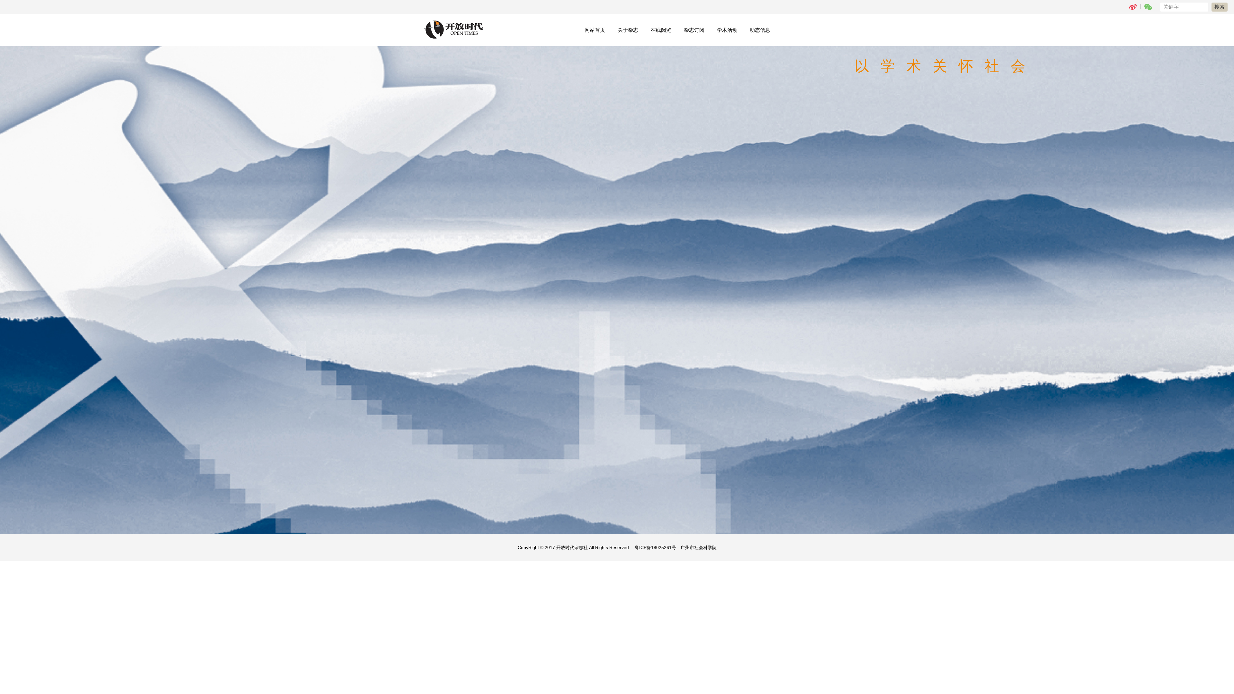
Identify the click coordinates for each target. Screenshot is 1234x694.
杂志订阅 (694, 30)
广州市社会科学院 (699, 547)
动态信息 (760, 30)
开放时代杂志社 (572, 547)
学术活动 (727, 30)
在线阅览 (661, 30)
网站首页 (595, 30)
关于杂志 (628, 30)
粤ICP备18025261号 (655, 547)
